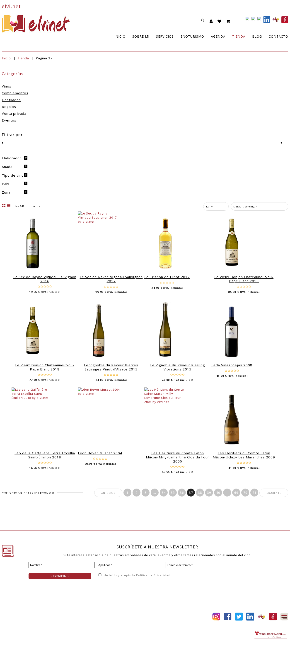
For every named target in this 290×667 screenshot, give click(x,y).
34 (164, 492)
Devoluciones (159, 635)
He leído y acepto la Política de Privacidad (136, 575)
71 (254, 492)
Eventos (9, 120)
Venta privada (14, 113)
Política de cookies (131, 659)
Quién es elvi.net (15, 614)
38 (200, 492)
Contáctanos (109, 635)
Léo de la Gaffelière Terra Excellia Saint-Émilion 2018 (44, 455)
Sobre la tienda (160, 615)
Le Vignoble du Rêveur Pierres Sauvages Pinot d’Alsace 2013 (111, 367)
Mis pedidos (109, 628)
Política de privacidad (74, 659)
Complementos (15, 93)
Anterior (108, 492)
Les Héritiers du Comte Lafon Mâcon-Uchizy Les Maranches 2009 (244, 455)
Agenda (57, 614)
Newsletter (59, 628)
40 (218, 492)
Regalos (9, 106)
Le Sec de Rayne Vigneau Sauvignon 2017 (111, 279)
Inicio (6, 58)
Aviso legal (103, 659)
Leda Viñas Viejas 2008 (231, 365)
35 (173, 492)
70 (245, 492)
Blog (54, 621)
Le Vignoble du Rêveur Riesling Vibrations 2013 (177, 367)
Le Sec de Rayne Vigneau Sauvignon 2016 (44, 279)
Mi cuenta (107, 614)
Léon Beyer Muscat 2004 (100, 453)
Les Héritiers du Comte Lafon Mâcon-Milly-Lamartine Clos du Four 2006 (177, 457)
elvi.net (11, 6)
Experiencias (12, 628)
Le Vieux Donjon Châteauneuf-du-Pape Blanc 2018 (44, 367)
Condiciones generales (166, 622)
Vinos (6, 86)
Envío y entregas (161, 628)
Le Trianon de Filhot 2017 (167, 277)
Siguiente (273, 492)
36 (182, 492)
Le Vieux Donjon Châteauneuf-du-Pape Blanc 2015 (243, 279)
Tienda (23, 58)
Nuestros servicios (16, 621)
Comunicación (13, 635)
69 (236, 492)
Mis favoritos (109, 621)
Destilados (11, 99)
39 (209, 492)
